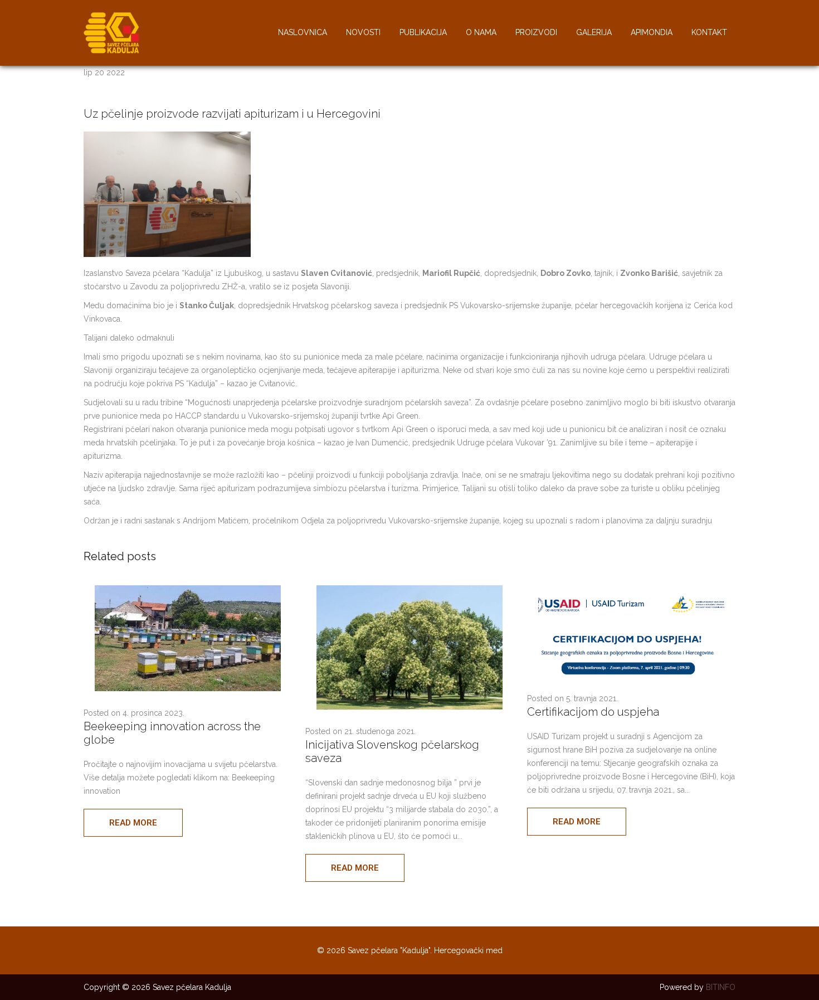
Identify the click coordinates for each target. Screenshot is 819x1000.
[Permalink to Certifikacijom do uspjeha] (631, 673)
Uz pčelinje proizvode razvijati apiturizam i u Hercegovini (232, 113)
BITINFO (720, 987)
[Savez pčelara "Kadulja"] (111, 50)
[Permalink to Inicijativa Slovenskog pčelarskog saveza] (409, 706)
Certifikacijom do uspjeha (593, 712)
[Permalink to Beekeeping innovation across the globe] (188, 688)
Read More (133, 823)
